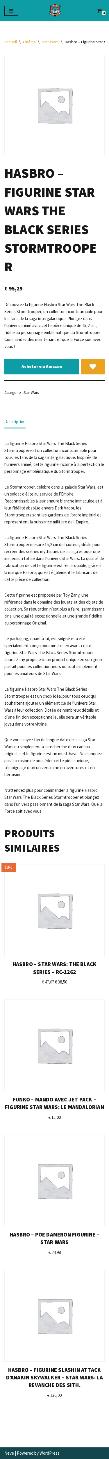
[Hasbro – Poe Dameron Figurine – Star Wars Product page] (54, 1180)
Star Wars (50, 41)
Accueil (10, 41)
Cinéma (29, 41)
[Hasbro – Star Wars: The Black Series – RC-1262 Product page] (54, 910)
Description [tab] (15, 421)
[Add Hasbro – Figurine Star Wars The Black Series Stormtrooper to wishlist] (93, 366)
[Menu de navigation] (11, 11)
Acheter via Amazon (42, 366)
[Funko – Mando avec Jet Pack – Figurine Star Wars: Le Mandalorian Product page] (54, 1045)
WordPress (50, 1453)
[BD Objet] (54, 11)
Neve (9, 1453)
